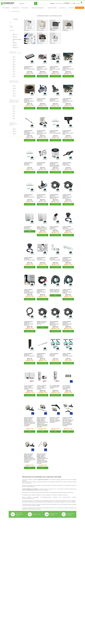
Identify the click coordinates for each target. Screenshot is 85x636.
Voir (30, 231)
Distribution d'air (15, 7)
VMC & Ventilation (5, 7)
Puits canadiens (25, 7)
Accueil (10, 11)
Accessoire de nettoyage (55, 28)
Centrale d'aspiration (30, 28)
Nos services (71, 7)
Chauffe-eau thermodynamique (37, 7)
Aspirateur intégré (55, 41)
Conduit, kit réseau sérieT (30, 41)
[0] (79, 3)
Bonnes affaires (79, 7)
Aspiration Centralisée (52, 7)
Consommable (42, 28)
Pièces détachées (42, 41)
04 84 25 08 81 (59, 3)
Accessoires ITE (63, 7)
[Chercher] (35, 3)
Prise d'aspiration (68, 28)
